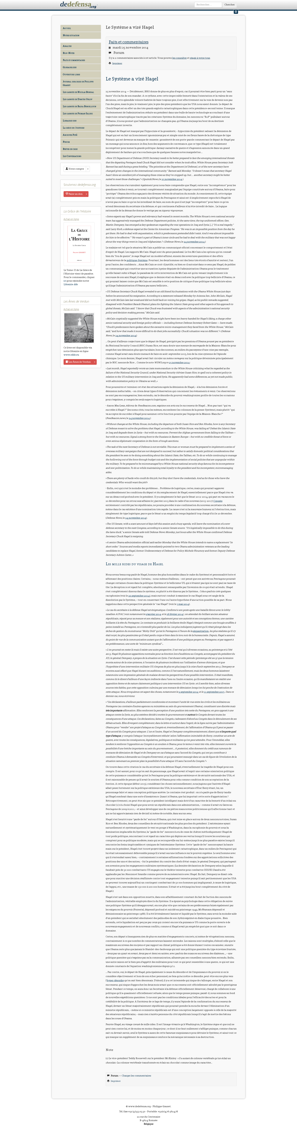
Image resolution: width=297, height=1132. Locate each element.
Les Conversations (72, 156)
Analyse (67, 46)
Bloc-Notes (68, 53)
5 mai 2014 (183, 604)
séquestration (201, 631)
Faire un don (75, 194)
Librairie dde (69, 120)
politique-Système (137, 260)
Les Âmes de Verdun (79, 362)
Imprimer (117, 63)
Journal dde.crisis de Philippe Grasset (78, 83)
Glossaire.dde (69, 67)
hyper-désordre (115, 980)
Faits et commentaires (74, 60)
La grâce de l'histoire (73, 127)
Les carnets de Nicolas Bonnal (78, 92)
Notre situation (71, 35)
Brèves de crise (70, 149)
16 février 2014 (175, 614)
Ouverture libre (71, 74)
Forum (66, 141)
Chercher (229, 4)
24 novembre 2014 (194, 241)
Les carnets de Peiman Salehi (78, 113)
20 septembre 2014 (139, 595)
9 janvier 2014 (153, 614)
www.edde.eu (71, 354)
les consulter (179, 58)
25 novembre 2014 (172, 179)
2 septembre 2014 (188, 692)
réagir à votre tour (200, 58)
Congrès (217, 501)
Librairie (71, 284)
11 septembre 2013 (214, 692)
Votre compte (76, 168)
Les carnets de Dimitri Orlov (77, 99)
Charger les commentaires (136, 1075)
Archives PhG (70, 135)
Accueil (67, 28)
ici (65, 280)
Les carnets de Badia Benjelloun (79, 106)
